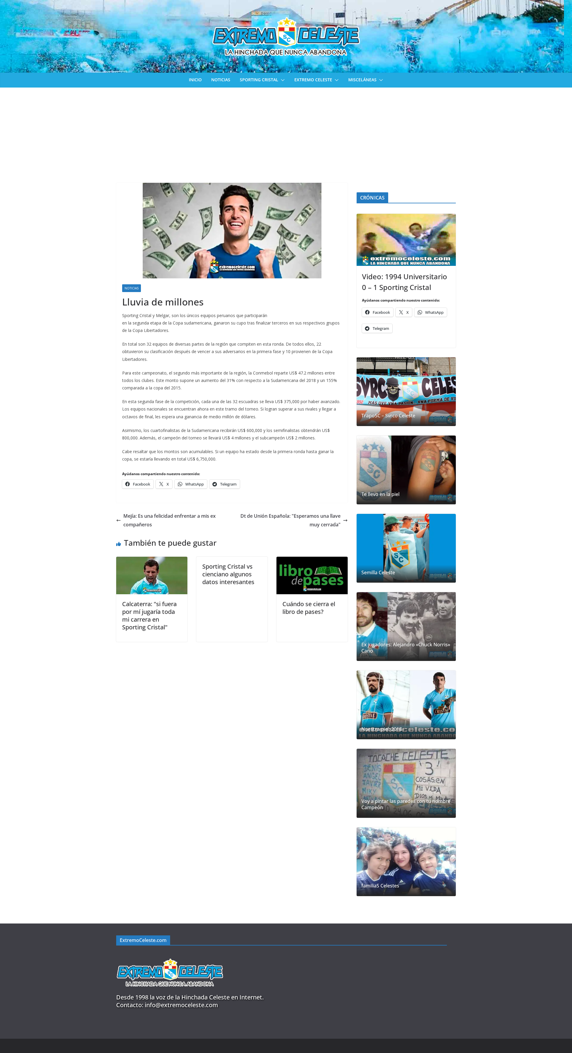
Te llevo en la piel (380, 494)
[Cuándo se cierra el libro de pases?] (312, 561)
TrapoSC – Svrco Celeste (388, 416)
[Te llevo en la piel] (406, 470)
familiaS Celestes (380, 886)
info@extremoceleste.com (181, 1005)
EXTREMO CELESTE (313, 79)
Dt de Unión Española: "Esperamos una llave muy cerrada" (290, 520)
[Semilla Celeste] (406, 548)
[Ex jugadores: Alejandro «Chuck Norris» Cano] (406, 626)
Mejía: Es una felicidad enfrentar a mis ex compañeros (169, 520)
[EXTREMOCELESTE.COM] (169, 955)
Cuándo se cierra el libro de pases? (308, 608)
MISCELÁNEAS (362, 79)
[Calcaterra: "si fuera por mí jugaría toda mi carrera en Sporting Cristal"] (151, 561)
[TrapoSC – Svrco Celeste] (406, 391)
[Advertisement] (286, 132)
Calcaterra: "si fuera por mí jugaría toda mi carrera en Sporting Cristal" (149, 615)
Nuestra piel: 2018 (381, 729)
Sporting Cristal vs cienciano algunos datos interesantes (228, 574)
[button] (281, 80)
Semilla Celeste (378, 573)
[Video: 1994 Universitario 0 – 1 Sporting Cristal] (406, 240)
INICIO (195, 79)
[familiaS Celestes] (406, 861)
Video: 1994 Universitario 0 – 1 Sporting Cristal (404, 282)
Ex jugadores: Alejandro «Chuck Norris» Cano (405, 648)
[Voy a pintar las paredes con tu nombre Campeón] (406, 783)
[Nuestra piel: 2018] (406, 704)
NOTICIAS (220, 79)
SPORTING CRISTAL (259, 79)
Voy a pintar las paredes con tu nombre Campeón (405, 804)
